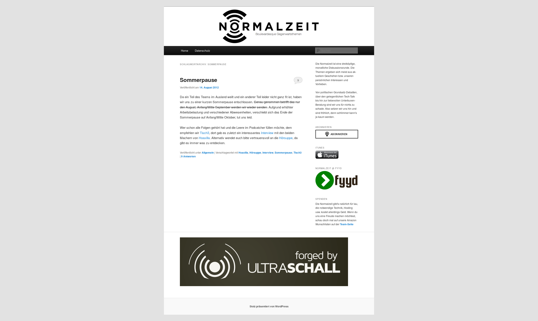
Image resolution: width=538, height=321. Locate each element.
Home (184, 51)
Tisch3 (204, 132)
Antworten (188, 156)
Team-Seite (346, 224)
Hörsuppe (286, 138)
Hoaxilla (204, 138)
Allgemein (208, 152)
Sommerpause (198, 80)
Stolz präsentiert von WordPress (269, 306)
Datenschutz (202, 51)
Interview (267, 132)
